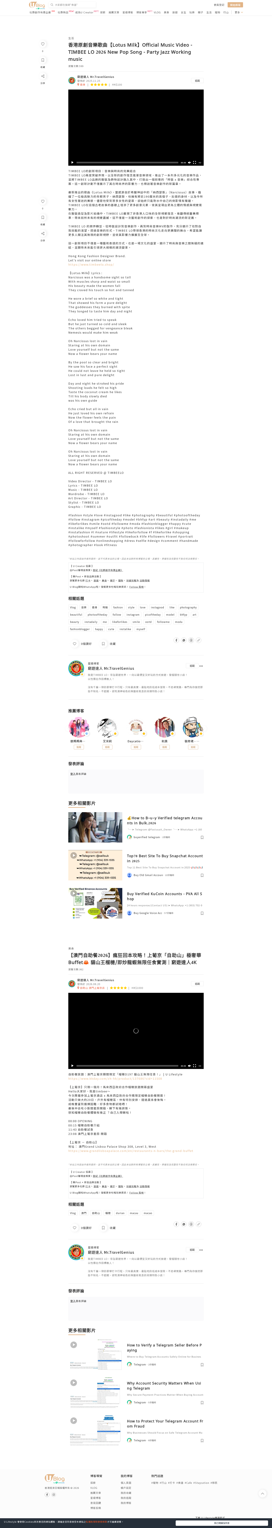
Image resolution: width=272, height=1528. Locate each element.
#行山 (163, 1483)
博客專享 (141, 12)
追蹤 (197, 80)
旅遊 (175, 12)
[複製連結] (42, 268)
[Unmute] (189, 162)
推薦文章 (114, 12)
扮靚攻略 (131, 580)
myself (140, 629)
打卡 (88, 580)
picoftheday (153, 614)
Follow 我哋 (136, 586)
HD (200, 163)
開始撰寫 (235, 5)
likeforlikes (119, 622)
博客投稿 (95, 1508)
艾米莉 (107, 741)
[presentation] (68, 728)
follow (117, 614)
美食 (166, 12)
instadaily (91, 622)
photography (188, 607)
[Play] (72, 162)
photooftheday (97, 614)
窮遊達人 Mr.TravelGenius (95, 77)
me (105, 622)
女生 (183, 12)
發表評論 (78, 774)
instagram (133, 614)
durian (120, 1213)
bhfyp (183, 614)
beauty (74, 622)
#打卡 (171, 1483)
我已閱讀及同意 (222, 1523)
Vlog (73, 607)
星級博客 (127, 12)
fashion (118, 607)
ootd (148, 622)
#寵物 (154, 1483)
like (172, 607)
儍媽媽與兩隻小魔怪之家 (78, 741)
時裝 (105, 607)
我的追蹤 (126, 1498)
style (131, 607)
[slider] (127, 162)
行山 (226, 12)
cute (111, 629)
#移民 (214, 1483)
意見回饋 (95, 1503)
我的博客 (126, 1503)
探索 (102, 12)
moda (178, 622)
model (170, 614)
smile (136, 622)
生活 (209, 12)
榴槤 (108, 1213)
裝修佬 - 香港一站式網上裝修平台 (193, 741)
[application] (136, 128)
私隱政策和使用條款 (96, 1521)
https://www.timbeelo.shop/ (91, 264)
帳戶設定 (126, 1488)
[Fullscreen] (194, 162)
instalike (125, 629)
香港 (94, 607)
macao (148, 1213)
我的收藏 (126, 1493)
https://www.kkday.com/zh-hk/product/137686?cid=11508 (115, 1078)
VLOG (157, 12)
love (143, 607)
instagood (157, 607)
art (194, 614)
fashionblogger (80, 629)
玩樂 (192, 12)
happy (99, 629)
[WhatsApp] (42, 250)
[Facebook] (42, 241)
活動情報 (145, 580)
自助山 (96, 1213)
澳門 (84, 1213)
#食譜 (179, 1483)
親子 (200, 12)
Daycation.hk (136, 741)
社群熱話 (63, 12)
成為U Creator (84, 12)
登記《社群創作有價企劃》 (108, 570)
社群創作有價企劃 (40, 12)
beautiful (76, 614)
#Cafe (188, 1483)
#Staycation (201, 1483)
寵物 (217, 12)
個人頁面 (126, 1483)
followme (163, 622)
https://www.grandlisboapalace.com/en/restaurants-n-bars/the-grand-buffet (130, 1151)
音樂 (84, 607)
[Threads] (42, 259)
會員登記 (219, 5)
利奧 (165, 741)
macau (134, 1213)
